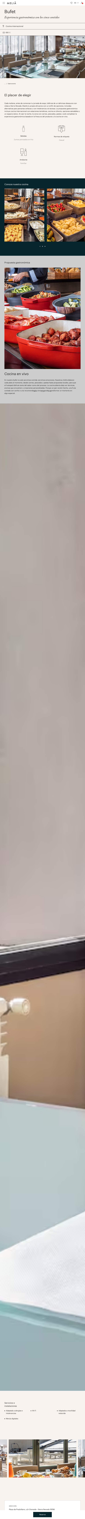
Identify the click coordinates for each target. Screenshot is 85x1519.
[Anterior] (35, 391)
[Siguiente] (49, 391)
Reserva (42, 1514)
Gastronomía (12, 83)
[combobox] (76, 3)
